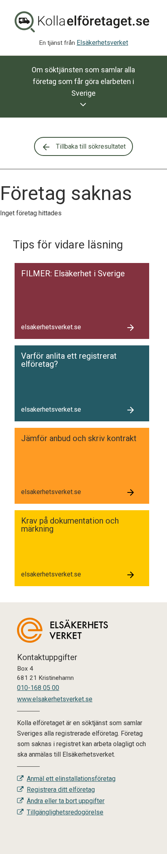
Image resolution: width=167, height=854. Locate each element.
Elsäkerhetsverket (102, 42)
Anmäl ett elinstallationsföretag (71, 778)
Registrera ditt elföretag (61, 789)
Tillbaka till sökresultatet (90, 146)
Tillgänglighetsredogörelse (65, 812)
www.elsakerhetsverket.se (54, 699)
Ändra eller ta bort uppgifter (66, 801)
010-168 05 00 (38, 688)
